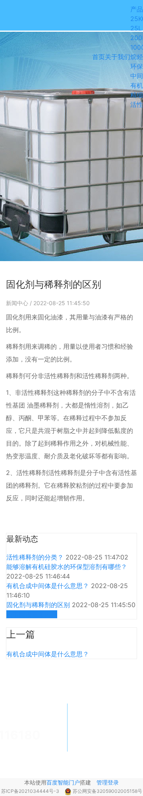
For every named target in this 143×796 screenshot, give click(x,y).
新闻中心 (18, 303)
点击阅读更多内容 (31, 614)
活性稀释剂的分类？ (36, 557)
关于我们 (117, 57)
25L (136, 28)
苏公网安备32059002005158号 (107, 791)
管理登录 (108, 782)
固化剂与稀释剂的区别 (39, 605)
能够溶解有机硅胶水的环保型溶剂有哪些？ (66, 567)
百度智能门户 (63, 782)
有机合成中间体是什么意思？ (48, 586)
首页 (98, 57)
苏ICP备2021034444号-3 (30, 791)
